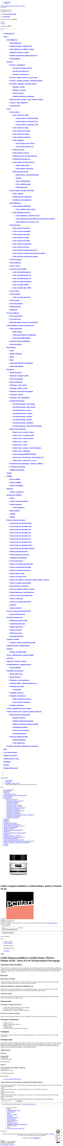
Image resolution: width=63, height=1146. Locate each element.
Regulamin (9, 1116)
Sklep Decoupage (11, 1118)
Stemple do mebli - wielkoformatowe (13, 830)
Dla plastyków (7, 796)
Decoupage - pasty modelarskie (14, 810)
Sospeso (6, 819)
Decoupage (6, 798)
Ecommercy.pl (36, 1138)
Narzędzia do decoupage (13, 816)
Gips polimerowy (8, 789)
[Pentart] (19, 918)
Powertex (6, 791)
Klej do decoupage (11, 799)
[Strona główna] (13, 6)
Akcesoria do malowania (10, 827)
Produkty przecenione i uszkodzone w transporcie (16, 842)
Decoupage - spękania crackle (14, 801)
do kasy (2, 26)
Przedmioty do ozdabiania (10, 838)
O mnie (9, 1113)
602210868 (6, 951)
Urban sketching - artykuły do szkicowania (14, 795)
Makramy (6, 821)
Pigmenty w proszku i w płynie (11, 835)
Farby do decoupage (12, 802)
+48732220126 (6, 16)
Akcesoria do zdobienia (9, 823)
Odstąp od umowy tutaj (12, 1117)
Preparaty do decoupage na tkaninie (15, 808)
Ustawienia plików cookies (13, 1110)
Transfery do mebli (8, 828)
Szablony (6, 831)
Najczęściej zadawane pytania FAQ (15, 1128)
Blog (8, 1127)
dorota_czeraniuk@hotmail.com (52, 1134)
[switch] (57, 1140)
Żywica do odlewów (9, 794)
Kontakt (9, 1109)
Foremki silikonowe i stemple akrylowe (13, 837)
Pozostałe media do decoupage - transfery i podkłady (19, 814)
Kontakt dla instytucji (12, 1123)
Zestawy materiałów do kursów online (13, 839)
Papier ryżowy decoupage (13, 813)
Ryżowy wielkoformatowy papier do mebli (14, 832)
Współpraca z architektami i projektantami (17, 1124)
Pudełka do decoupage (12, 817)
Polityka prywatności (12, 1114)
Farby (5, 792)
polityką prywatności (30, 1104)
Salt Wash (6, 834)
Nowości (6, 844)
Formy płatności (11, 1111)
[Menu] (60, 1130)
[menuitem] (6, 36)
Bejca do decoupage (12, 803)
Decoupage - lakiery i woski (13, 806)
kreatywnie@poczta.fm (10, 14)
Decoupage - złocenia (12, 809)
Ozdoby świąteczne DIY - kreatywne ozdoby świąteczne (17, 841)
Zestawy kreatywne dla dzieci (11, 824)
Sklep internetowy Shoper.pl (7, 1144)
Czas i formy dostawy (12, 1120)
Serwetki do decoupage (12, 812)
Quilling (6, 820)
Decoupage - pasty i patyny (13, 805)
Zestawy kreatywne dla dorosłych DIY (13, 826)
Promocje (6, 845)
